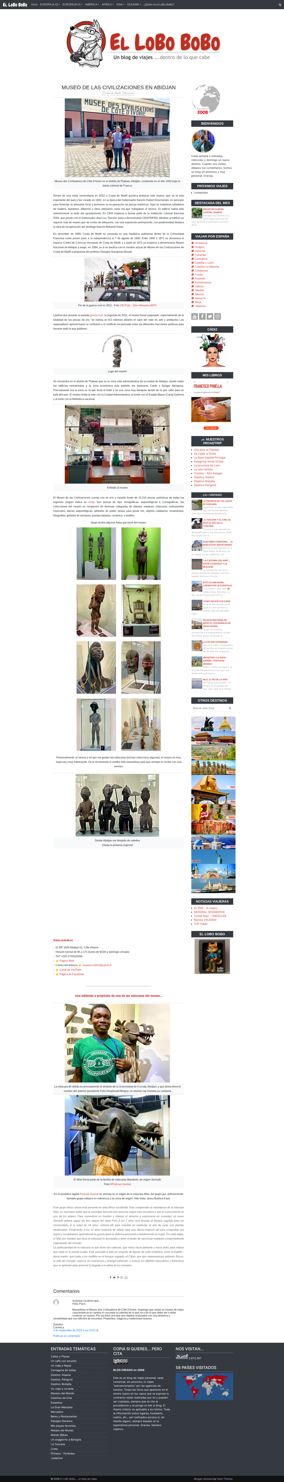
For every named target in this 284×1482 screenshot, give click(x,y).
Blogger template (203, 1478)
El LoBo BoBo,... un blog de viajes (78, 1478)
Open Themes (225, 1478)
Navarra (200, 298)
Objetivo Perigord (205, 485)
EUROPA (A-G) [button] (49, 4)
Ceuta (199, 274)
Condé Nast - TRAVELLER (210, 916)
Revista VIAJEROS (205, 919)
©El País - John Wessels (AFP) (138, 305)
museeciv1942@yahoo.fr (96, 965)
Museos (128, 93)
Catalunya (201, 270)
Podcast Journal (121, 1184)
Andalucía (201, 243)
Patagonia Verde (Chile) (209, 461)
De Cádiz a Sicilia (205, 453)
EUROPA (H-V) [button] (72, 4)
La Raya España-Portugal (209, 457)
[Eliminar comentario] (97, 1330)
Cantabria (201, 258)
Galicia (199, 286)
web (90, 502)
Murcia (199, 294)
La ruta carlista (203, 469)
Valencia (200, 306)
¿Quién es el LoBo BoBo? (159, 4)
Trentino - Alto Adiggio (208, 473)
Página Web (66, 960)
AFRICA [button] (107, 4)
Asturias (200, 250)
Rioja (198, 302)
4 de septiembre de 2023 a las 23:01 (74, 1330)
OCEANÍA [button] (133, 4)
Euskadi (200, 278)
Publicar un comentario (66, 1336)
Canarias (200, 254)
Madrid (199, 290)
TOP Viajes (200, 923)
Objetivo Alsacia (204, 477)
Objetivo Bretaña (204, 481)
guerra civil (96, 315)
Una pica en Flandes (206, 449)
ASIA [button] (119, 4)
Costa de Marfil (112, 93)
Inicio (34, 4)
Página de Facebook (71, 974)
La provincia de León (207, 465)
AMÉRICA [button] (91, 4)
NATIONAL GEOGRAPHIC (209, 912)
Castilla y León (204, 262)
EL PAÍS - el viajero (206, 908)
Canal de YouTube (70, 969)
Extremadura (203, 282)
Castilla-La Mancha (207, 266)
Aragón (199, 247)
